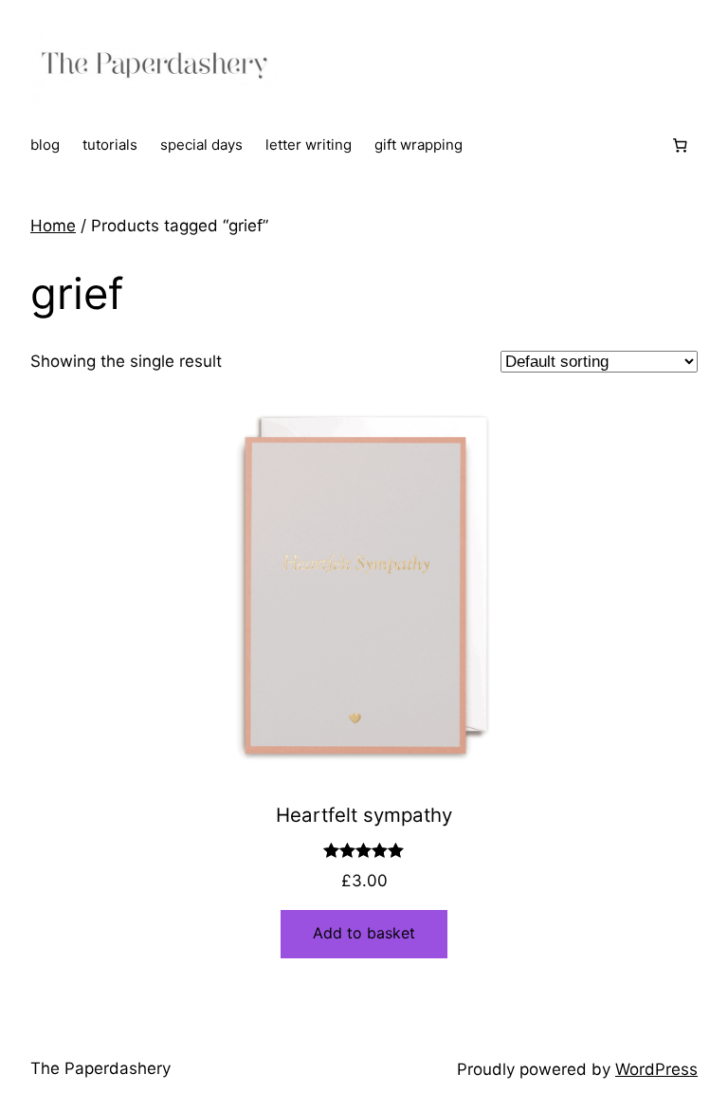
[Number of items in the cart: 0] (680, 146)
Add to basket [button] (364, 932)
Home (53, 225)
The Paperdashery (100, 1068)
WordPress (656, 1069)
